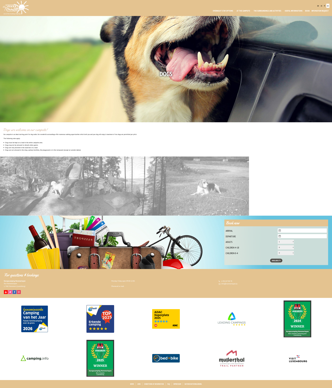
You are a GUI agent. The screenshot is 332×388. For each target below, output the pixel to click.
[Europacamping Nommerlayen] (16, 7)
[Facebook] (14, 292)
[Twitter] (10, 292)
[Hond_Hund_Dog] (41, 186)
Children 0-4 (232, 253)
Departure (231, 236)
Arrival (229, 230)
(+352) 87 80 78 (226, 281)
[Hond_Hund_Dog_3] (207, 186)
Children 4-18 (232, 247)
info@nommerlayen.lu (229, 284)
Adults (229, 242)
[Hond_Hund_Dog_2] (124, 186)
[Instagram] (19, 292)
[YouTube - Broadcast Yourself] (6, 292)
